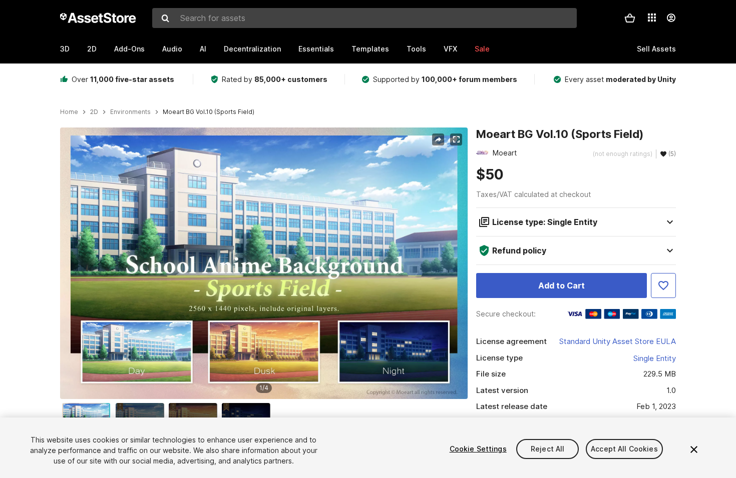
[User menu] (671, 18)
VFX (450, 48)
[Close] (694, 449)
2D (92, 48)
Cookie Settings (478, 448)
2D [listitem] (94, 112)
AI (203, 48)
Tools (416, 48)
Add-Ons (129, 48)
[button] (630, 18)
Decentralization (252, 48)
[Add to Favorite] (663, 285)
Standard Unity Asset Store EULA (617, 341)
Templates (370, 48)
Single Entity (654, 358)
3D (65, 48)
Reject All (547, 448)
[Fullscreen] (456, 140)
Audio (172, 48)
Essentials (316, 48)
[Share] (438, 140)
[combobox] (364, 18)
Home (69, 112)
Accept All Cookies (624, 448)
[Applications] (652, 18)
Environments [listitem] (130, 112)
